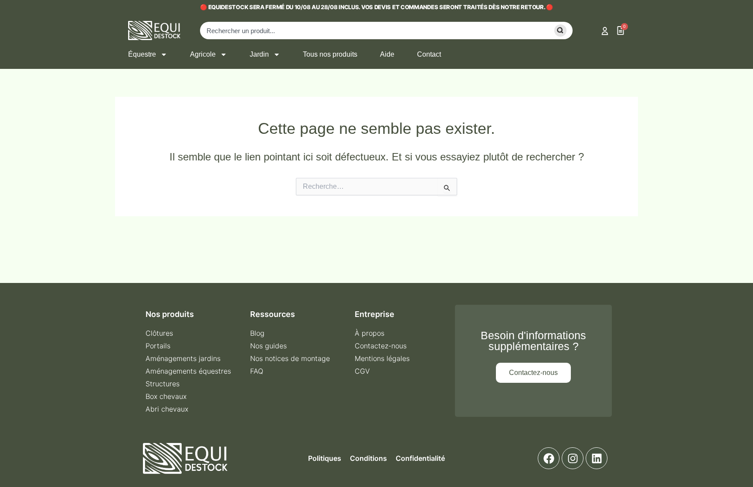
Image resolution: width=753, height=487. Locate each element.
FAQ (256, 371)
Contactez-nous (381, 345)
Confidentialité (420, 458)
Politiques (324, 458)
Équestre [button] (142, 54)
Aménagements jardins (183, 358)
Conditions (368, 458)
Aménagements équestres (188, 371)
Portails (158, 345)
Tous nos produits (330, 54)
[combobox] (373, 30)
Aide (387, 54)
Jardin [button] (259, 54)
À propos (369, 333)
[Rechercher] (559, 30)
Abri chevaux (167, 409)
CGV (362, 371)
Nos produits (170, 314)
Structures (163, 383)
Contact (429, 54)
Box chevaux (166, 396)
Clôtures (159, 333)
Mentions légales (382, 358)
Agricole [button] (203, 54)
